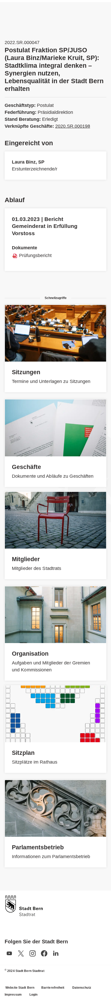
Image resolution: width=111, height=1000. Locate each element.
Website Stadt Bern (19, 987)
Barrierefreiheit (53, 987)
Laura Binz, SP (28, 162)
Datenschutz (81, 987)
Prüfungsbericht (35, 255)
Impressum (13, 994)
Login (33, 994)
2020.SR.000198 (72, 126)
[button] (9, 953)
